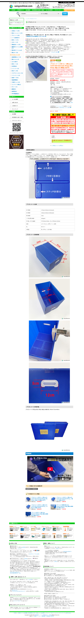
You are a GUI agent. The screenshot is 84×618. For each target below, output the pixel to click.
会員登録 (23, 547)
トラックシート (35, 533)
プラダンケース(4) (16, 54)
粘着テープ (66, 533)
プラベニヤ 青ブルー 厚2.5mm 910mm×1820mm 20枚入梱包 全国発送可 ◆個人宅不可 (39, 514)
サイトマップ (16, 109)
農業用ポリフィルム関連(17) (17, 47)
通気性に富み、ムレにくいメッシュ (27, 529)
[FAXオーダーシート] (43, 8)
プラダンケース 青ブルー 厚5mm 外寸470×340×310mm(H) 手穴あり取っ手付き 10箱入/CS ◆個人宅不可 (39, 499)
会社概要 (28, 10)
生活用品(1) (14, 66)
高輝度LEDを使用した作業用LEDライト (59, 536)
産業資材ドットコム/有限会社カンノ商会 (43, 614)
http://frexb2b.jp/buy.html (14, 572)
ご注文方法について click (64, 107)
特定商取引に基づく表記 (16, 117)
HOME (12, 10)
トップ (27, 18)
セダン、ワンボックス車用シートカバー (48, 536)
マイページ (57, 10)
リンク (57, 613)
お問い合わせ (68, 613)
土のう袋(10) (14, 61)
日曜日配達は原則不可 (67, 551)
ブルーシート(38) (15, 35)
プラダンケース (33, 18)
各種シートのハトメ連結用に (37, 529)
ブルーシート (45, 526)
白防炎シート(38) (15, 30)
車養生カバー (45, 533)
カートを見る (68, 10)
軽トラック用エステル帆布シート (37, 536)
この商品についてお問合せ (57, 145)
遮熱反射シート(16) (16, 44)
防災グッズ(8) (15, 70)
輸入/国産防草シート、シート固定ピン (27, 536)
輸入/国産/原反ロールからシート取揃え (16, 529)
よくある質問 (49, 10)
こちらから (19, 548)
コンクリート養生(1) (16, 84)
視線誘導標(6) (15, 80)
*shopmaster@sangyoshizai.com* (18, 591)
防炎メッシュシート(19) (17, 33)
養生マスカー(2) (15, 59)
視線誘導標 (66, 526)
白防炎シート (13, 526)
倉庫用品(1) (14, 91)
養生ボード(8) (15, 52)
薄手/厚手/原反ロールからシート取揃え (49, 529)
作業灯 (54, 533)
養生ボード (12, 533)
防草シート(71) (15, 40)
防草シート (23, 533)
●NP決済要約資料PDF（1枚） (15, 573)
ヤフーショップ (59, 106)
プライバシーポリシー (16, 120)
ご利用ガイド (20, 10)
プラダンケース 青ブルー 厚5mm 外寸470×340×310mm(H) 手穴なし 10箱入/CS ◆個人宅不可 (39, 506)
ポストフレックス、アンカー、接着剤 (70, 529)
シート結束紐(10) (15, 37)
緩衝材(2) (14, 89)
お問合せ (16, 102)
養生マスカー (55, 526)
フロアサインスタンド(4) (17, 73)
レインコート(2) (15, 68)
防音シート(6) (15, 64)
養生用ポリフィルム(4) (17, 50)
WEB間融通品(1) (15, 93)
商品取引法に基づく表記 (38, 10)
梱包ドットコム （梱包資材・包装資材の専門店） (44, 616)
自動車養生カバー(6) (16, 57)
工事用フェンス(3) (16, 82)
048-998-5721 (14, 590)
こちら (71, 102)
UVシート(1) (14, 86)
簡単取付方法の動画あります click (36, 36)
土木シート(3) (15, 42)
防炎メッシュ (23, 526)
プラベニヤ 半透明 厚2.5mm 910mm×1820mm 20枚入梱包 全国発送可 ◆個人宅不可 (64, 506)
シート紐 (33, 526)
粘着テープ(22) (15, 77)
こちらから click (54, 52)
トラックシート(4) (16, 75)
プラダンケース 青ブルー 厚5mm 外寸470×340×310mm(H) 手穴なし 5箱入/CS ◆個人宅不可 (64, 499)
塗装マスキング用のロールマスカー (59, 529)
